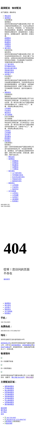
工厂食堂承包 (17, 173)
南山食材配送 (9, 390)
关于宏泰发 (12, 191)
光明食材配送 (9, 402)
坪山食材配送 (9, 400)
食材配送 (11, 159)
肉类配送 (15, 163)
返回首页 (7, 279)
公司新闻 (15, 185)
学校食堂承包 (17, 179)
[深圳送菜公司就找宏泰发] (18, 3)
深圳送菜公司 (5, 343)
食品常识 (15, 189)
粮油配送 (15, 165)
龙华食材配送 (9, 398)
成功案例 (15, 199)
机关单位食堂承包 (18, 177)
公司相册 (15, 195)
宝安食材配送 (9, 394)
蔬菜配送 (15, 161)
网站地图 (30, 377)
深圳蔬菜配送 (26, 345)
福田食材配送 (9, 386)
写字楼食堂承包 (17, 175)
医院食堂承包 (17, 181)
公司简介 (15, 193)
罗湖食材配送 (9, 388)
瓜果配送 (15, 167)
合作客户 (15, 197)
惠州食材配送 (9, 404)
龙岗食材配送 (9, 396)
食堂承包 (11, 171)
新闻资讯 (11, 183)
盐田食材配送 (9, 392)
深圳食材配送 (16, 345)
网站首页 (11, 157)
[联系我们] (9, 421)
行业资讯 (15, 187)
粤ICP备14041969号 (18, 377)
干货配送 (15, 169)
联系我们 (15, 201)
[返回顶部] (8, 423)
